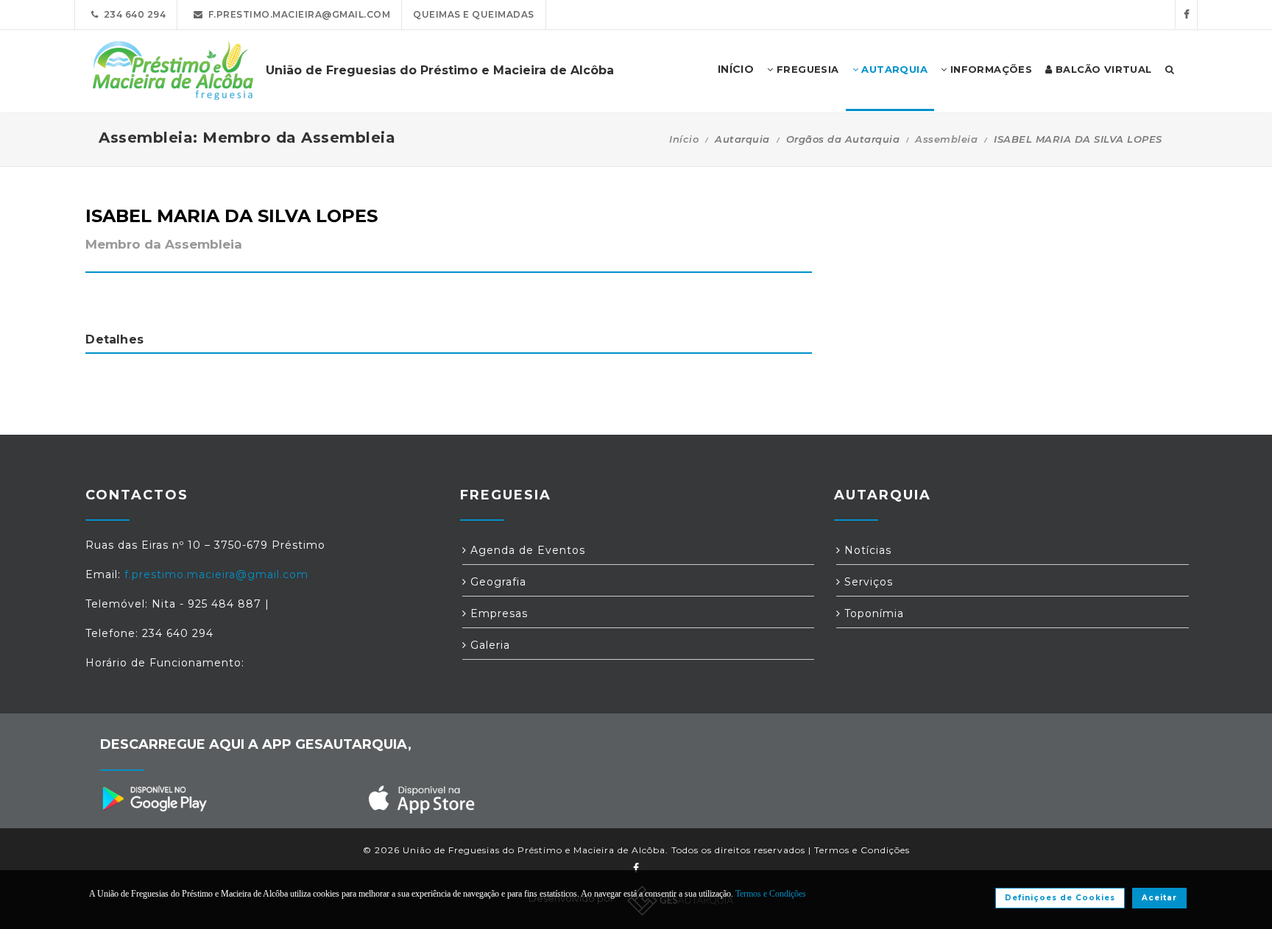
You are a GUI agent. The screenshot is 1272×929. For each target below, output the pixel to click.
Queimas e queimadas (473, 14)
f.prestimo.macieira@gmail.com (297, 14)
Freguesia (806, 69)
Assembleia (946, 139)
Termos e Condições (862, 849)
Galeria (488, 645)
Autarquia (893, 69)
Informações (989, 69)
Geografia (496, 581)
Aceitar (1159, 898)
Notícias (866, 550)
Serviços (867, 581)
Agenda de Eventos (526, 550)
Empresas (497, 613)
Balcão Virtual (1102, 69)
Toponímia (872, 613)
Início (684, 139)
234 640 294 (132, 14)
